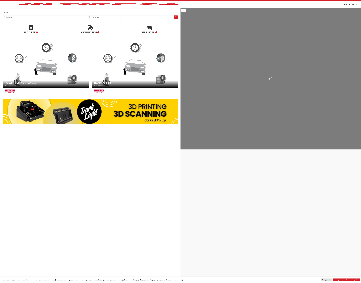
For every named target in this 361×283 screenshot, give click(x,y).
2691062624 (99, 92)
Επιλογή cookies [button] (326, 280)
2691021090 (10, 92)
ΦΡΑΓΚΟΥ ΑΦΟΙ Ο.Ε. (103, 83)
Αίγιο (345, 4)
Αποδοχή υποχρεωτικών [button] (341, 280)
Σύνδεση (353, 4)
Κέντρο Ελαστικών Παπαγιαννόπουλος (21, 83)
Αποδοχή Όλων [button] (354, 280)
